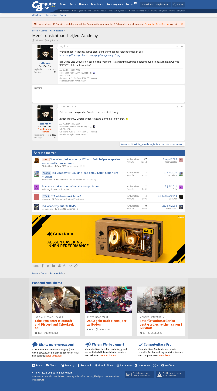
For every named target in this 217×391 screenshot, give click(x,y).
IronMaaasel (47, 209)
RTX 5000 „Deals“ (98, 11)
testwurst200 (171, 162)
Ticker (63, 4)
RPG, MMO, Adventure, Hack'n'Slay (80, 179)
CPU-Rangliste (178, 11)
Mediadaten (59, 376)
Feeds (39, 365)
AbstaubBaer (48, 166)
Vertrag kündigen (95, 376)
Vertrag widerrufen (76, 376)
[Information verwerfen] (181, 24)
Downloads (97, 4)
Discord (54, 365)
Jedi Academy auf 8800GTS (59, 206)
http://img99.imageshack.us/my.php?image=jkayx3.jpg (89, 55)
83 (143, 333)
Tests (73, 4)
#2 (182, 106)
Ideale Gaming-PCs (140, 11)
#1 (182, 46)
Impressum (37, 376)
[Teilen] (177, 46)
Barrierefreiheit (112, 376)
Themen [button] (83, 4)
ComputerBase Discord (157, 24)
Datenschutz (38, 380)
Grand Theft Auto (76, 199)
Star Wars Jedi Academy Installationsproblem (70, 186)
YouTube (170, 365)
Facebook (86, 365)
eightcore (46, 199)
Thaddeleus (47, 179)
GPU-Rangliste (160, 11)
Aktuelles (36, 15)
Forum (129, 4)
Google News (105, 365)
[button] (43, 15)
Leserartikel (51, 15)
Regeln (63, 15)
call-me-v (39, 40)
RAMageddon (79, 11)
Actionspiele (73, 166)
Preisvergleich (115, 4)
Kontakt (48, 376)
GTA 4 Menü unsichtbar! (66, 196)
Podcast (65, 11)
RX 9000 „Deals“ (118, 11)
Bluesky (69, 365)
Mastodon (144, 365)
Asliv (44, 189)
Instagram (126, 365)
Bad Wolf (173, 198)
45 (91, 329)
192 (39, 333)
